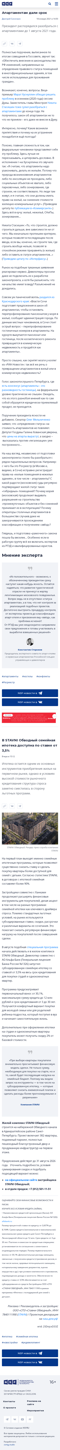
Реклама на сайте (34, 1403)
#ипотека (7, 1336)
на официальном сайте (21, 1180)
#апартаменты (10, 676)
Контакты (9, 1401)
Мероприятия (35, 1410)
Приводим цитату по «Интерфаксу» (24, 259)
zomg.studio (9, 1444)
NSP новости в (27, 693)
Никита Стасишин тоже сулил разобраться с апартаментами (29, 107)
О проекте (9, 1407)
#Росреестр (8, 682)
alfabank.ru (7, 1221)
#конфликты (43, 676)
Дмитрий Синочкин (11, 18)
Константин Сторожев (30, 649)
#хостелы (27, 676)
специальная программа (42, 947)
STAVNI (22, 1314)
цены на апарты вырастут (23, 436)
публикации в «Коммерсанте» (33, 208)
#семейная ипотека (27, 1336)
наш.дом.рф (50, 1318)
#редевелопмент (30, 1342)
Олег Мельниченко (38, 419)
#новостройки (10, 1342)
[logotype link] (10, 3)
